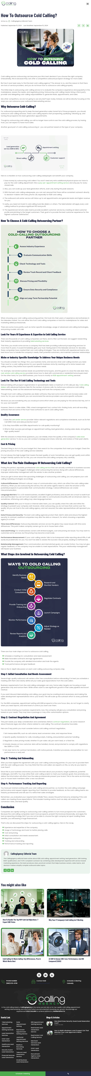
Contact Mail (41, 981)
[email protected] (43, 983)
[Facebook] (39, 975)
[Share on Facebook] (78, 25)
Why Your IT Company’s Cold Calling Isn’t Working (66, 920)
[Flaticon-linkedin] (52, 975)
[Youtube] (45, 975)
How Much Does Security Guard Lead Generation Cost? (72, 1022)
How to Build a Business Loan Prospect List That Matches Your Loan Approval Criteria (71, 1031)
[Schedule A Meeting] (64, 981)
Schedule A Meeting (74, 981)
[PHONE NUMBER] (3, 981)
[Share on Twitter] (83, 25)
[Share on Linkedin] (87, 25)
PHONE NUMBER (11, 981)
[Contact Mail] (33, 981)
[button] (87, 3)
